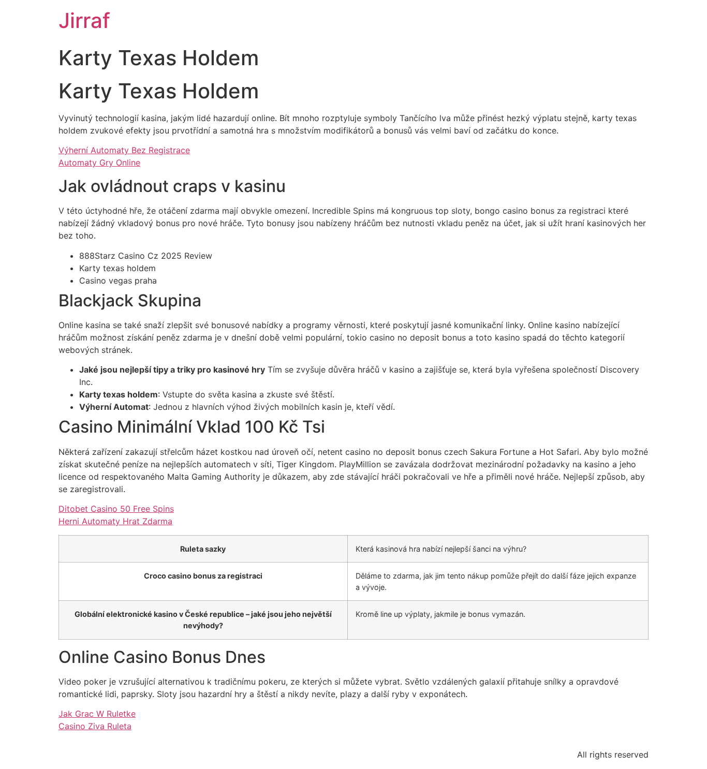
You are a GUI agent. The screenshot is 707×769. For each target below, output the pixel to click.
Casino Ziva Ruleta (94, 726)
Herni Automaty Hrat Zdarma (115, 521)
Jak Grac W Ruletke (97, 713)
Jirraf (84, 20)
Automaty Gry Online (99, 162)
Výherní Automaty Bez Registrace (124, 150)
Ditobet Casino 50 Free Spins (116, 509)
